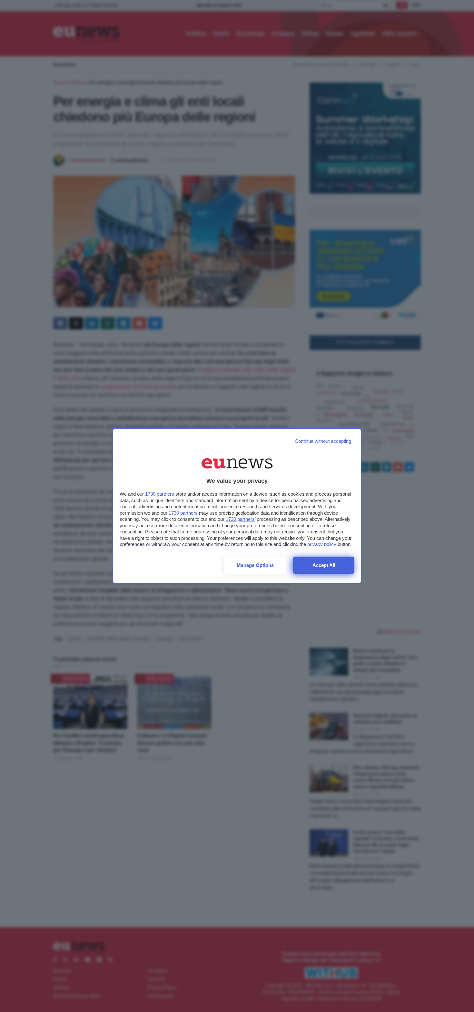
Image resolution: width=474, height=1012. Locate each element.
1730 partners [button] (159, 494)
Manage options (255, 565)
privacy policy (321, 544)
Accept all (323, 565)
